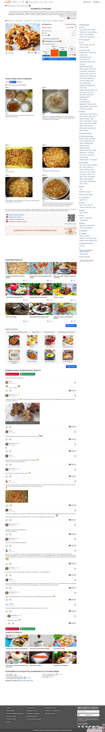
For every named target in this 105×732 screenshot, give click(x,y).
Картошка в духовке (88, 143)
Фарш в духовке (83, 154)
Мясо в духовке (91, 154)
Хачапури (95, 121)
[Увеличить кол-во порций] (76, 26)
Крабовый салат (83, 32)
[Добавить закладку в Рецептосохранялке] (35, 52)
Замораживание (83, 152)
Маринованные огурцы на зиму (86, 66)
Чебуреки (89, 174)
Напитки (83, 223)
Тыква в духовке (93, 159)
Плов (81, 167)
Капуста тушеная (83, 181)
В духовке (82, 138)
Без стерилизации (83, 71)
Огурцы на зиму (92, 52)
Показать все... (71, 366)
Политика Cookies (11, 716)
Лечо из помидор (83, 99)
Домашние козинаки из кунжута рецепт (15, 276)
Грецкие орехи (47, 30)
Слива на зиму (92, 73)
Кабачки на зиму (91, 61)
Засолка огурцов (83, 92)
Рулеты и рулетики (88, 205)
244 (9, 52)
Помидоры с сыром (84, 240)
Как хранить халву (59, 648)
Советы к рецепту (47, 20)
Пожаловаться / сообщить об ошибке (17, 221)
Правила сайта (10, 710)
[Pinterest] (97, 728)
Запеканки (95, 164)
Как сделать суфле (35, 665)
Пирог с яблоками (85, 256)
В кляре (85, 183)
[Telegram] (101, 728)
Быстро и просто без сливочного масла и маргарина (18, 332)
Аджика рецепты (83, 104)
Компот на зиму (92, 68)
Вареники (93, 171)
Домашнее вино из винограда (86, 227)
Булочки (81, 121)
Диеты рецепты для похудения (14, 362)
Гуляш (93, 174)
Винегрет (82, 34)
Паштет (94, 207)
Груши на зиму (90, 94)
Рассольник (85, 44)
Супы (82, 42)
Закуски (83, 202)
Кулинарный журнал (31, 716)
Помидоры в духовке (84, 159)
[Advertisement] (89, 14)
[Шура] (6, 510)
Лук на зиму (82, 80)
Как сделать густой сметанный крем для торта (17, 666)
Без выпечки (50, 346)
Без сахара (82, 245)
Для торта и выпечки (86, 191)
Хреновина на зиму (92, 104)
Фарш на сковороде (84, 157)
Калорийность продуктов (58, 20)
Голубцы (88, 167)
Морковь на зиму (89, 80)
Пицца (85, 176)
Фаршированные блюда (89, 140)
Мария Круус (73, 18)
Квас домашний (90, 225)
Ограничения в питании (87, 243)
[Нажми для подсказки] (60, 41)
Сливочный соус (88, 217)
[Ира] (6, 481)
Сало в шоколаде (11, 316)
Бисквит (81, 123)
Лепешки (94, 123)
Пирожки (90, 116)
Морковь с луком (92, 238)
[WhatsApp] (99, 728)
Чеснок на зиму (83, 78)
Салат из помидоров (88, 34)
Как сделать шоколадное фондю (40, 648)
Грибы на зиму (83, 94)
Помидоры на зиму (84, 52)
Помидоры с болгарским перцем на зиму (88, 90)
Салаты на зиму (83, 59)
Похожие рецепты (19, 20)
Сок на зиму (82, 64)
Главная (8, 707)
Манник (81, 130)
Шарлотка (86, 114)
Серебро (11, 603)
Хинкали (81, 169)
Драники (81, 125)
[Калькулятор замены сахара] (49, 35)
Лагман (81, 183)
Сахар (45, 35)
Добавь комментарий (28, 374)
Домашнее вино (83, 225)
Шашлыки (89, 164)
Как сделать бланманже (61, 665)
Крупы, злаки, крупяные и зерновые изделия (86, 251)
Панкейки (86, 130)
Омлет (89, 171)
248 (38, 52)
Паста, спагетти (83, 174)
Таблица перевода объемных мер (50, 38)
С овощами (83, 233)
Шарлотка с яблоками (84, 118)
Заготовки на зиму (85, 50)
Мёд (45, 33)
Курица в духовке (92, 150)
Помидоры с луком (84, 238)
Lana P (10, 455)
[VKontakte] (89, 728)
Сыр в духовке (90, 152)
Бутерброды (84, 230)
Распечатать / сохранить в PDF (16, 219)
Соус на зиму (91, 92)
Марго (10, 381)
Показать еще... (71, 325)
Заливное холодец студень (86, 207)
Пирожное (86, 212)
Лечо (89, 59)
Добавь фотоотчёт (13, 374)
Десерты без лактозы (37, 332)
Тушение (81, 143)
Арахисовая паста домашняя (38, 297)
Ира (10, 480)
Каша (81, 164)
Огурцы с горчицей (93, 106)
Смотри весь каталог (87, 260)
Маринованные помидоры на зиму (87, 85)
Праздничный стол (68, 346)
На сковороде (92, 138)
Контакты (8, 721)
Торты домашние (85, 39)
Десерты (83, 210)
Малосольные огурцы (84, 75)
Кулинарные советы (31, 710)
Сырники (92, 118)
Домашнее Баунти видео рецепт (39, 316)
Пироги (81, 114)
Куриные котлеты (92, 181)
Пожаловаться (10, 20)
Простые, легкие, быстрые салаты (87, 36)
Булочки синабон (92, 128)
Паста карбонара (91, 176)
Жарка (86, 138)
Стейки (84, 167)
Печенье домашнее (93, 114)
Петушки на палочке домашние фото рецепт (41, 276)
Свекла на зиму (83, 87)
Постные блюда (32, 361)
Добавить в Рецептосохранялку (16, 214)
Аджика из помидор (84, 106)
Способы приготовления (87, 136)
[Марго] (6, 382)
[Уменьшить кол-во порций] (76, 28)
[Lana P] (6, 456)
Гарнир (82, 186)
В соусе (81, 140)
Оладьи (94, 116)
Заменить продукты (47, 27)
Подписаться (89, 714)
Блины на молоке (88, 123)
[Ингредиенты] (103, 725)
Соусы (82, 215)
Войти (97, 2)
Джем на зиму (93, 75)
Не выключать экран (71, 24)
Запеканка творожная (89, 169)
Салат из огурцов (83, 29)
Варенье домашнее (84, 68)
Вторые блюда (84, 162)
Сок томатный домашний (85, 101)
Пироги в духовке (88, 121)
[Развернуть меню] (103, 731)
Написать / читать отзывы (14, 217)
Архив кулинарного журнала (34, 719)
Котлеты (84, 164)
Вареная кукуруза (83, 253)
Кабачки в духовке (84, 150)
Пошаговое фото (37, 20)
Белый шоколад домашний (14, 297)
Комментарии (28, 20)
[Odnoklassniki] (93, 728)
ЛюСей (10, 431)
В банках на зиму (83, 54)
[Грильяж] (16, 496)
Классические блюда (86, 133)
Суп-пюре (82, 47)
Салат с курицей (91, 29)
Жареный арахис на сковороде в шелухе (63, 317)
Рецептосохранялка (33, 2)
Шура (10, 509)
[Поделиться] (103, 728)
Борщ (81, 44)
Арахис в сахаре (58, 297)
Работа (45, 2)
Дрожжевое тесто (83, 199)
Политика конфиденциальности (14, 713)
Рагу (92, 167)
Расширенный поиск (50, 707)
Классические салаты (92, 32)
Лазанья (81, 176)
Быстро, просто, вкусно (87, 194)
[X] (91, 728)
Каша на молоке (83, 171)
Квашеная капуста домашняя (86, 108)
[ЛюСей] (6, 431)
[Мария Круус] (6, 395)
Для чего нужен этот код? (70, 223)
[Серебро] (6, 604)
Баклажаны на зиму (84, 73)
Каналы (41, 2)
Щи (94, 44)
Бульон (90, 44)
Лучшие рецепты (30, 707)
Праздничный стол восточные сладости (67, 332)
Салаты (82, 27)
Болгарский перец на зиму (85, 57)
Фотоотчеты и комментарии (52, 710)
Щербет (81, 212)
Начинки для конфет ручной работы (17, 648)
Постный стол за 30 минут (50, 332)
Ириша (10, 579)
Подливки (82, 217)
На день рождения (68, 361)
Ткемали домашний (84, 220)
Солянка (86, 47)
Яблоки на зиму (91, 71)
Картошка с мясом (93, 240)
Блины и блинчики (84, 116)
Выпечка (83, 111)
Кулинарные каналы (50, 713)
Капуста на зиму (90, 78)
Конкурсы (51, 2)
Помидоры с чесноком (84, 235)
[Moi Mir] (95, 728)
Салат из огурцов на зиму (85, 83)
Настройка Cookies (11, 719)
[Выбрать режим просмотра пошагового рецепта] (7, 113)
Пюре (81, 188)
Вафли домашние (83, 128)
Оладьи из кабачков (88, 125)
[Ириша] (6, 580)
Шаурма (81, 205)
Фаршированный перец (85, 147)
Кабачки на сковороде (84, 145)
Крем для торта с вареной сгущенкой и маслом (65, 276)
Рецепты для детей (50, 361)
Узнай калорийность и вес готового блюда (59, 59)
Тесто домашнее (85, 197)
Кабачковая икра (83, 61)
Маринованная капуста (85, 97)
